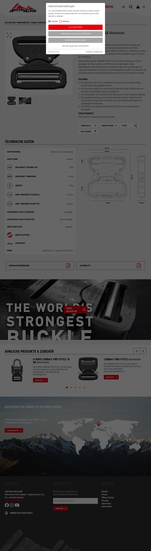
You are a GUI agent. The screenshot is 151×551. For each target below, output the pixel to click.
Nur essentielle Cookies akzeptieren (75, 34)
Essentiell (54, 21)
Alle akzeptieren (75, 27)
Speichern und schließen (75, 40)
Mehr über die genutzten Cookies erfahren (75, 46)
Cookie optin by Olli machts (53, 51)
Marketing (66, 21)
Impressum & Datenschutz (94, 52)
